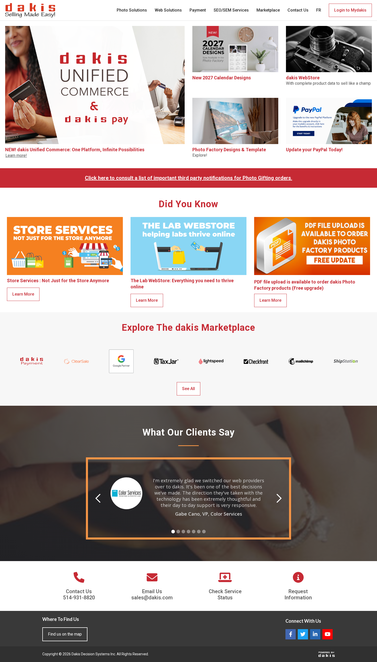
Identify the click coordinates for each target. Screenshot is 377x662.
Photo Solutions (132, 10)
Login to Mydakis (350, 10)
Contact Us (298, 10)
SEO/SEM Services (231, 10)
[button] (98, 498)
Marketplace (268, 10)
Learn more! (16, 155)
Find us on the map (65, 634)
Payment (198, 10)
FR (318, 10)
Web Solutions (168, 10)
